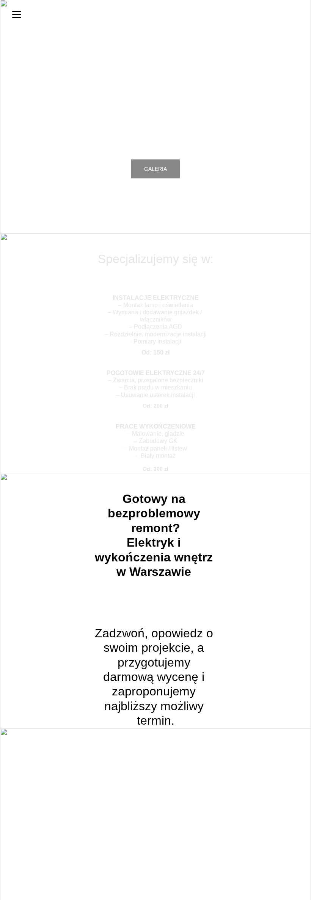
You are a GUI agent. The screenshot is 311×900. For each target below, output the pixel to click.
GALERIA (155, 169)
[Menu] (16, 14)
